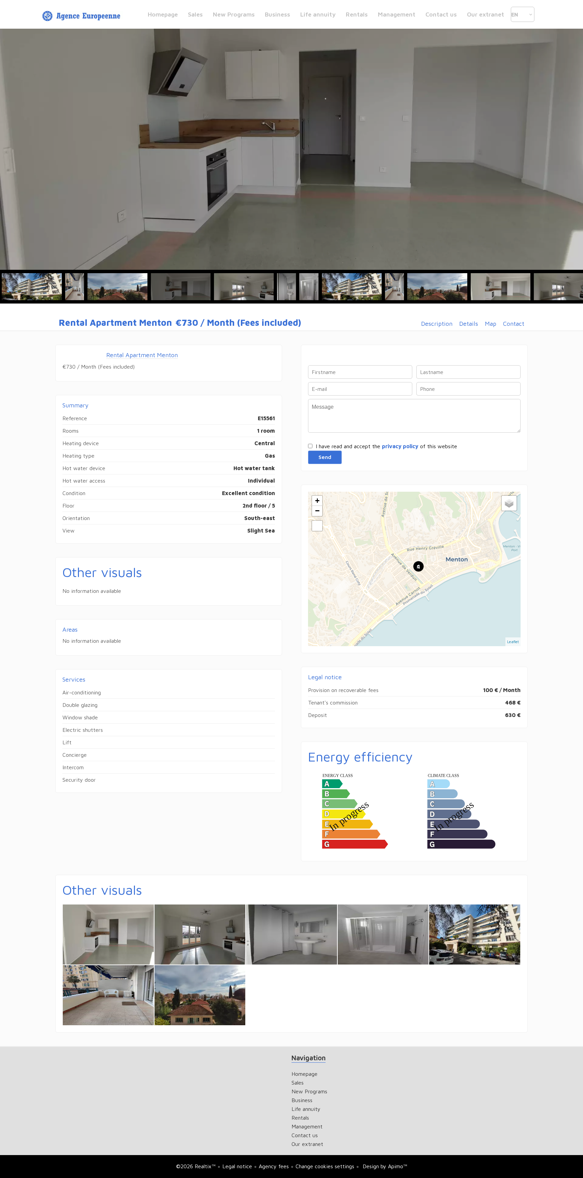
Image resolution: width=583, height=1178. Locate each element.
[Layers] (509, 503)
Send (324, 457)
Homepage (82, 16)
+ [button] (317, 500)
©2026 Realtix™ (196, 1166)
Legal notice (237, 1166)
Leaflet (513, 641)
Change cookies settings (325, 1166)
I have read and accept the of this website (386, 446)
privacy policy (400, 446)
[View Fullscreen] (317, 526)
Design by (384, 1166)
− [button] (317, 511)
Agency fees (274, 1166)
